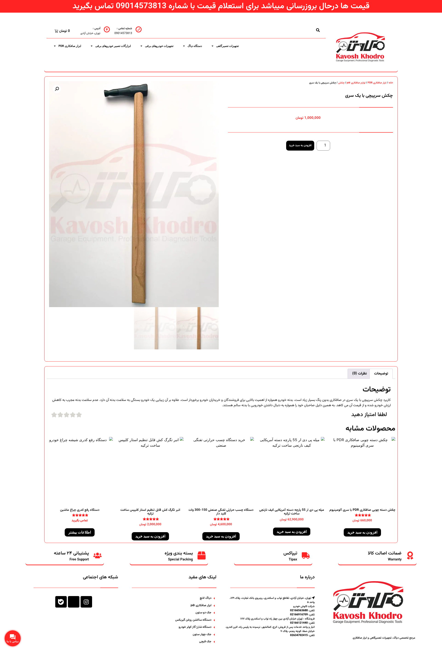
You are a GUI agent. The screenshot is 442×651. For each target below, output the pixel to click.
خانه (391, 83)
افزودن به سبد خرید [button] (362, 532)
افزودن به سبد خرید (300, 145)
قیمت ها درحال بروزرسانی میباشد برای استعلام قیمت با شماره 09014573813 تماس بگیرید (221, 6)
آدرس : (96, 28)
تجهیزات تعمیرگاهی (227, 46)
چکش (341, 83)
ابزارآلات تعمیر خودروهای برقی (113, 46)
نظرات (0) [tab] (359, 374)
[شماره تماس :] (139, 29)
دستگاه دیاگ (195, 46)
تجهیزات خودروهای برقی (159, 46)
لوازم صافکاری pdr (356, 83)
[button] (57, 89)
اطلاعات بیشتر (79, 532)
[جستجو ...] (317, 30)
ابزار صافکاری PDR (69, 46)
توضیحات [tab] (381, 374)
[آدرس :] (107, 29)
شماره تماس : (124, 28)
